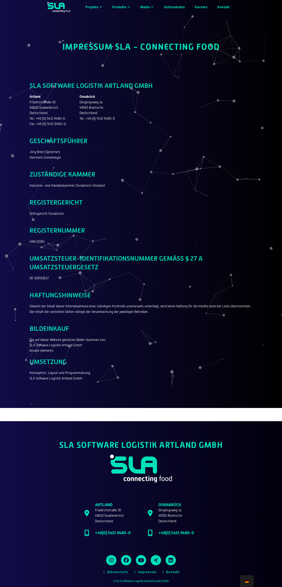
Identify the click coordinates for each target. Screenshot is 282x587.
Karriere (201, 7)
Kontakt (223, 7)
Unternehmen (174, 7)
